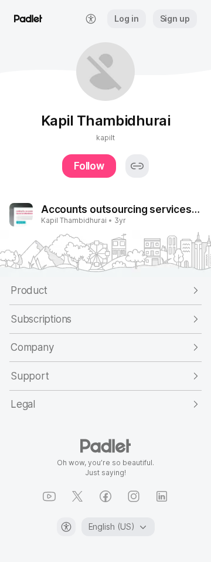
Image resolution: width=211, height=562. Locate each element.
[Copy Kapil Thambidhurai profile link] (137, 166)
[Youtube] (49, 496)
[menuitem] (90, 18)
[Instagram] (134, 496)
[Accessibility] (66, 526)
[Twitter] (77, 496)
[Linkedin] (162, 496)
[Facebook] (105, 496)
